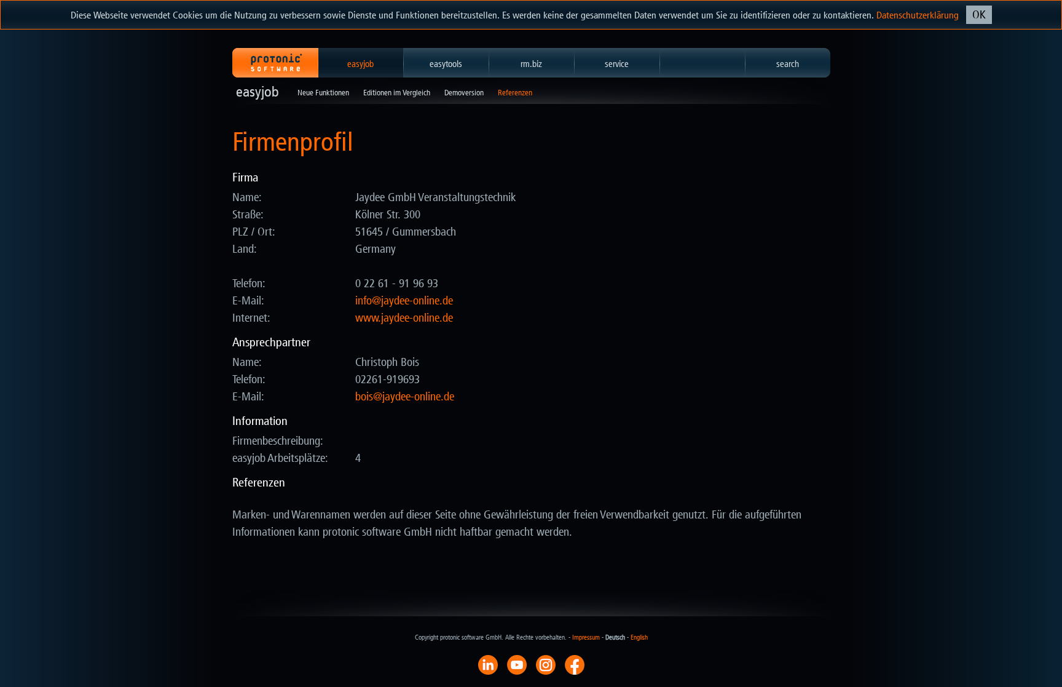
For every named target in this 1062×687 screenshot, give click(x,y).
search (787, 63)
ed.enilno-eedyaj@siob (404, 396)
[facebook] (574, 664)
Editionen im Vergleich (396, 92)
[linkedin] (488, 664)
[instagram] (546, 664)
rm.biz (531, 63)
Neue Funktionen (323, 92)
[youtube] (517, 664)
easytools (446, 63)
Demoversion (464, 92)
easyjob (360, 63)
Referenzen (515, 92)
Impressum (586, 637)
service (617, 63)
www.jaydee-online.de (404, 318)
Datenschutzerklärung (917, 15)
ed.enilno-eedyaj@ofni (404, 301)
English (639, 637)
